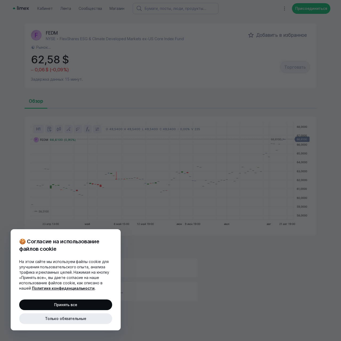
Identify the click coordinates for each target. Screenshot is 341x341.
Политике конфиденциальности (63, 288)
